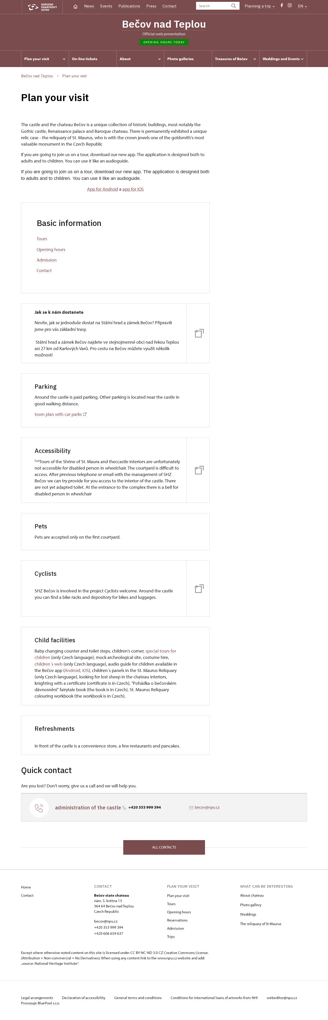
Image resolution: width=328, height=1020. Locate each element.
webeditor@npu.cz (282, 997)
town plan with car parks (58, 414)
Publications (129, 6)
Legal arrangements (37, 997)
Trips (171, 936)
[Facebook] (282, 6)
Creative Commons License (186, 952)
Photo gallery (250, 904)
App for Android (102, 189)
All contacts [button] (164, 847)
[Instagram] (290, 6)
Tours (42, 239)
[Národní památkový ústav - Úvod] (42, 7)
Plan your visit (178, 895)
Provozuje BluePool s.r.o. (40, 1003)
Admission (47, 260)
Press (151, 6)
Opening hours (51, 249)
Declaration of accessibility (84, 997)
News (89, 6)
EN (301, 6)
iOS (85, 670)
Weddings (248, 914)
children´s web (49, 664)
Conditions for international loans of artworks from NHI (215, 997)
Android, (73, 670)
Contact (169, 6)
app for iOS (133, 189)
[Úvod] (75, 6)
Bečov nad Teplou (164, 23)
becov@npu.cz (207, 807)
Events (106, 6)
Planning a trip (258, 6)
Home (26, 887)
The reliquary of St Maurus (260, 923)
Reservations (177, 920)
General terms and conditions (138, 997)
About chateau (252, 895)
